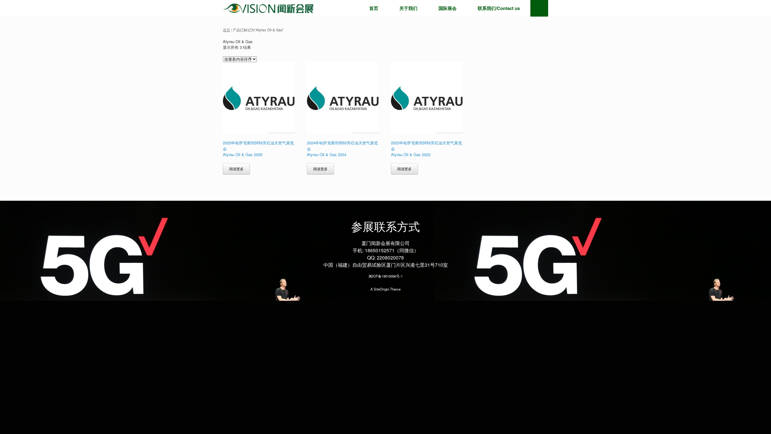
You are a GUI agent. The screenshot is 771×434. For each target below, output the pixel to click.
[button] (539, 8)
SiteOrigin (381, 289)
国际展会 (448, 8)
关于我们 (408, 8)
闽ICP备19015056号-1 (386, 276)
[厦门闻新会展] (268, 8)
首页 (373, 8)
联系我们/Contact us (499, 8)
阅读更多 (236, 168)
